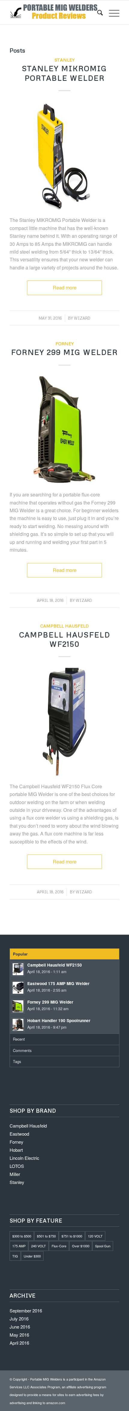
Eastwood (19, 1134)
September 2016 (26, 1310)
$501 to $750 (46, 1236)
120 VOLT (95, 1236)
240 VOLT (38, 1245)
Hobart (16, 1150)
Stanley (65, 59)
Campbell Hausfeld (64, 625)
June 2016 (20, 1326)
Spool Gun (102, 1245)
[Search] (97, 12)
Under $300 (32, 1256)
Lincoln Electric (24, 1158)
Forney (65, 343)
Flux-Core (59, 1245)
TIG (15, 1256)
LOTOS (17, 1166)
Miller (15, 1174)
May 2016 (19, 1335)
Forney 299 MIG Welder (64, 352)
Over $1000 (80, 1245)
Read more (64, 287)
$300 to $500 (21, 1236)
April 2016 (19, 1343)
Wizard (82, 318)
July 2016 (19, 1318)
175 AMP (19, 1245)
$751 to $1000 (72, 1236)
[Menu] (111, 12)
